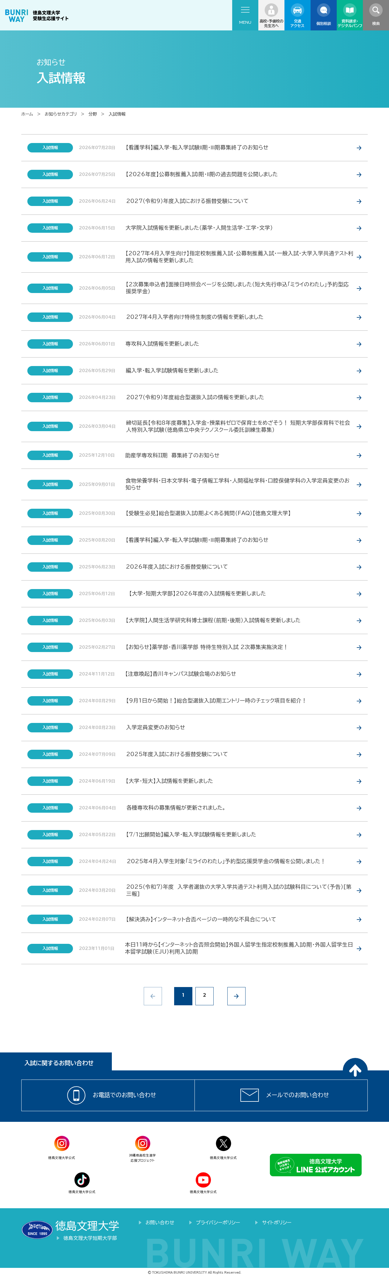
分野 (92, 114)
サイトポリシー (276, 1222)
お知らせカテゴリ (61, 114)
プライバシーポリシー (218, 1222)
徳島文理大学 (87, 1225)
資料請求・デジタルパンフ (350, 23)
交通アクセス (298, 23)
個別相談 (323, 23)
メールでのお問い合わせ (297, 1095)
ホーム (27, 114)
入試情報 (117, 114)
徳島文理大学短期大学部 (90, 1238)
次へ (236, 996)
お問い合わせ (160, 1222)
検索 (376, 23)
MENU (245, 22)
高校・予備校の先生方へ (271, 23)
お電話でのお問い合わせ (124, 1095)
